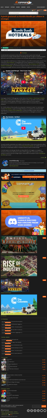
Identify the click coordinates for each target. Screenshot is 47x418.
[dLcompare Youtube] (41, 410)
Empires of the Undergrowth (15, 110)
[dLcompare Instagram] (34, 410)
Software (13, 7)
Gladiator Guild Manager (6, 65)
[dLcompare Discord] (44, 410)
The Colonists (8, 108)
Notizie (28, 7)
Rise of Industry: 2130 (34, 64)
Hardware (23, 7)
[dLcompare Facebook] (31, 410)
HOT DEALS (5, 48)
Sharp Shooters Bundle (27, 146)
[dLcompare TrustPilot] (37, 410)
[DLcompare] (5, 410)
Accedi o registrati (41, 7)
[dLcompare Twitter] (28, 410)
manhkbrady (11, 47)
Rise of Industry (10, 62)
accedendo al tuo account (29, 170)
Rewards (18, 7)
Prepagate (7, 7)
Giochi (2, 7)
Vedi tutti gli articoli (13, 165)
